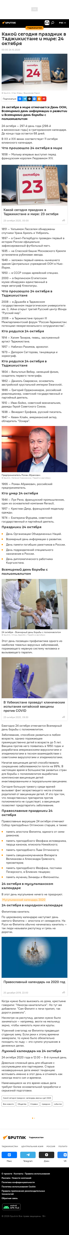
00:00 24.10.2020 (11, 49)
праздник (46, 1104)
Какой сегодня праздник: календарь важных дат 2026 (27, 1098)
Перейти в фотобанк (42, 478)
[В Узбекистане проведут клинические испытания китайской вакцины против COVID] (34, 677)
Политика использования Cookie (19, 1186)
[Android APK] (11, 1207)
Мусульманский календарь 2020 (23, 900)
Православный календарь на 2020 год (34, 982)
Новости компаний (21, 1177)
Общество (22, 1104)
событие (58, 1104)
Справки (34, 1104)
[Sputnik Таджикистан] (10, 24)
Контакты (18, 1173)
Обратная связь (10, 1198)
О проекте (7, 1173)
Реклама (6, 1177)
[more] (63, 220)
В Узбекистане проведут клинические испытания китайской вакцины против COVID (34, 706)
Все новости (8, 1104)
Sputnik (7, 93)
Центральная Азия (32, 1146)
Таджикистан (10, 1146)
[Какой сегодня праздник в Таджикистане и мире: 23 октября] (34, 185)
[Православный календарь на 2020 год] (34, 957)
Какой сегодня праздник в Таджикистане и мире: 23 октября (31, 212)
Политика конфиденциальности (18, 1182)
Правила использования (37, 1173)
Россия (51, 1146)
